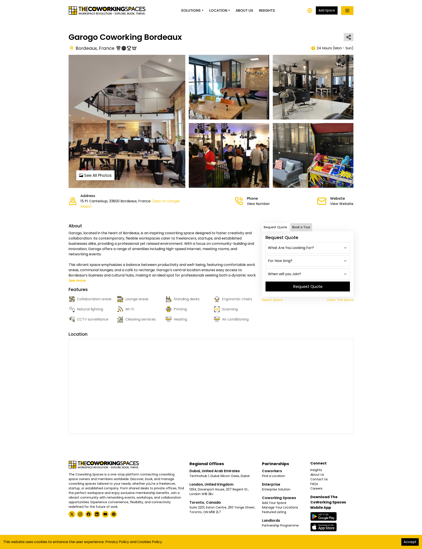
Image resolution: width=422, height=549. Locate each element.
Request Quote (275, 227)
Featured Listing (274, 512)
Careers (316, 488)
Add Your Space (274, 503)
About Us (244, 10)
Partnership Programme (280, 525)
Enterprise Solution (276, 489)
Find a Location (273, 476)
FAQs (314, 484)
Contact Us (319, 479)
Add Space (326, 10)
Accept (410, 541)
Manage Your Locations (280, 507)
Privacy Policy (117, 541)
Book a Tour (301, 227)
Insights (267, 10)
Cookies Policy (149, 541)
